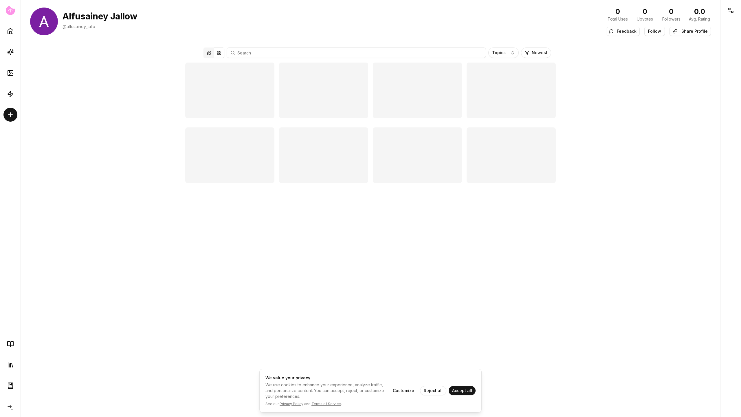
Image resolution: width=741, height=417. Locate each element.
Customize (403, 390)
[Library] (10, 365)
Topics (499, 52)
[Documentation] (10, 386)
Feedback (627, 31)
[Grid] (219, 52)
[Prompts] (10, 52)
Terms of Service (326, 404)
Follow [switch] (654, 31)
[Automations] (10, 94)
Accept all (462, 390)
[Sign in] (10, 407)
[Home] (10, 31)
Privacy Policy (291, 404)
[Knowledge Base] (10, 344)
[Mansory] (208, 52)
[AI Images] (10, 73)
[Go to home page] (10, 10)
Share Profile (694, 31)
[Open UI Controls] (731, 10)
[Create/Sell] (10, 115)
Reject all (433, 390)
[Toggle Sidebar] (20, 208)
